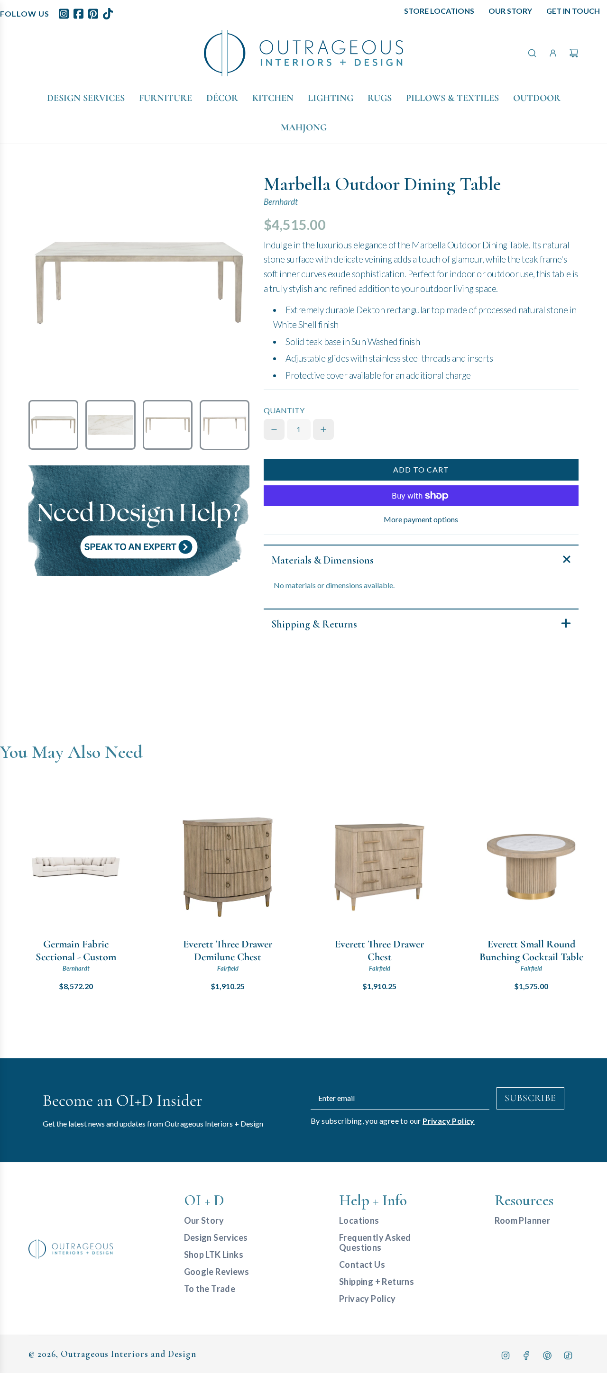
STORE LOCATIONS (439, 10)
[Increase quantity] (323, 429)
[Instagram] (505, 1355)
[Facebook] (526, 1355)
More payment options (421, 519)
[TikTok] (568, 1355)
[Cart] (573, 53)
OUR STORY (510, 10)
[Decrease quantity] (274, 429)
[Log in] (553, 53)
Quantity (284, 410)
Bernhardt (281, 202)
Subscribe (530, 1098)
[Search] (532, 53)
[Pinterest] (547, 1355)
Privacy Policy (449, 1120)
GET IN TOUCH (573, 10)
